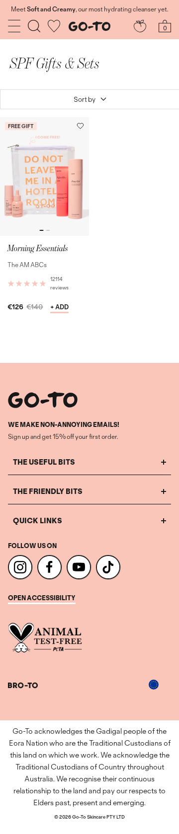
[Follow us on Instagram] (20, 567)
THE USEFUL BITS (44, 462)
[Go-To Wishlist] (54, 26)
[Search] (34, 26)
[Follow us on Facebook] (49, 567)
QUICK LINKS (37, 520)
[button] (80, 126)
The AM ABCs (27, 265)
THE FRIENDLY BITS (48, 491)
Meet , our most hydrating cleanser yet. (89, 9)
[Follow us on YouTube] (79, 567)
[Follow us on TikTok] (108, 567)
